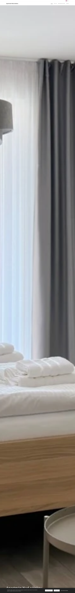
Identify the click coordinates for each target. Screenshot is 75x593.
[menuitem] (52, 3)
